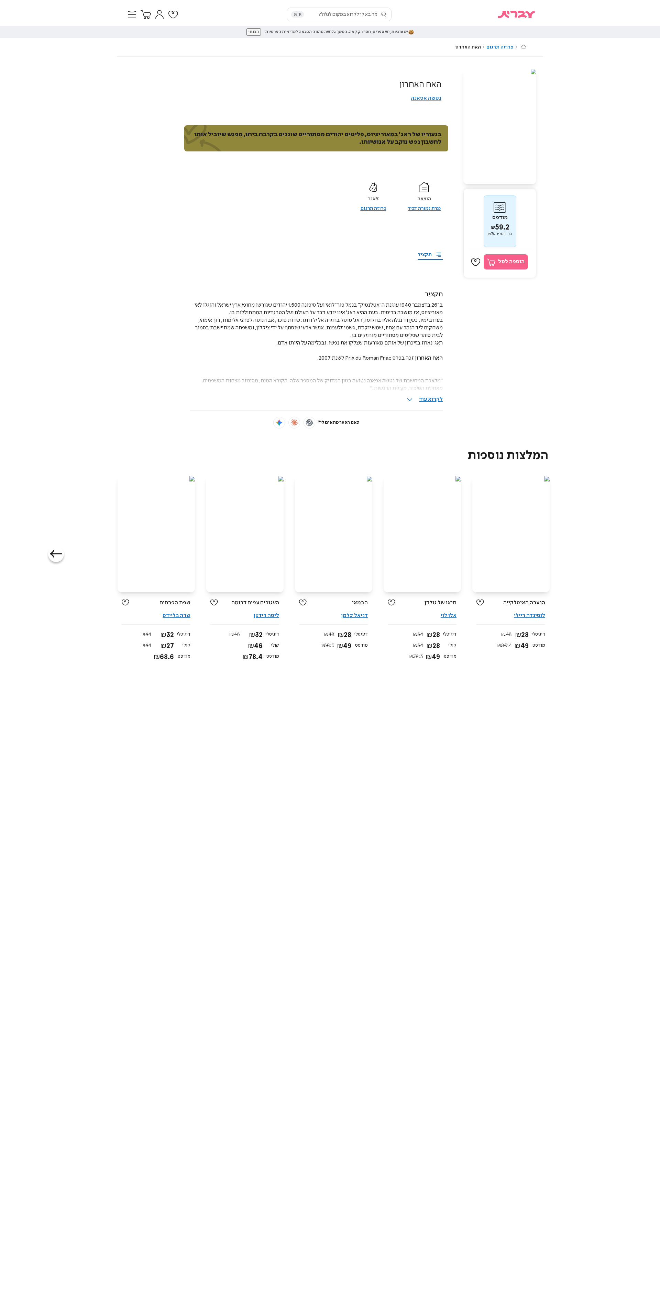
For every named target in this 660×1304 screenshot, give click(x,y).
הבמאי (360, 603)
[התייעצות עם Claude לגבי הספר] (294, 422)
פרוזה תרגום (500, 47)
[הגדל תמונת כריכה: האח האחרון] (499, 126)
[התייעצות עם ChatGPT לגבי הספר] (309, 422)
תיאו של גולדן (440, 603)
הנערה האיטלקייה (524, 603)
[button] (132, 14)
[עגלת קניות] (145, 14)
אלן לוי (448, 615)
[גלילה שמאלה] (56, 554)
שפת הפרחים (175, 603)
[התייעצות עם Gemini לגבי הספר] (279, 422)
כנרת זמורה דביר (424, 208)
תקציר (425, 254)
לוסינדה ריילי (529, 615)
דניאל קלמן (354, 615)
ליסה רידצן (266, 615)
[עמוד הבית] (523, 46)
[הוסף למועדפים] (475, 262)
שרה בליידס (176, 615)
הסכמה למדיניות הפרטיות (288, 32)
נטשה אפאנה (426, 98)
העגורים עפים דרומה (255, 603)
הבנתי (253, 32)
